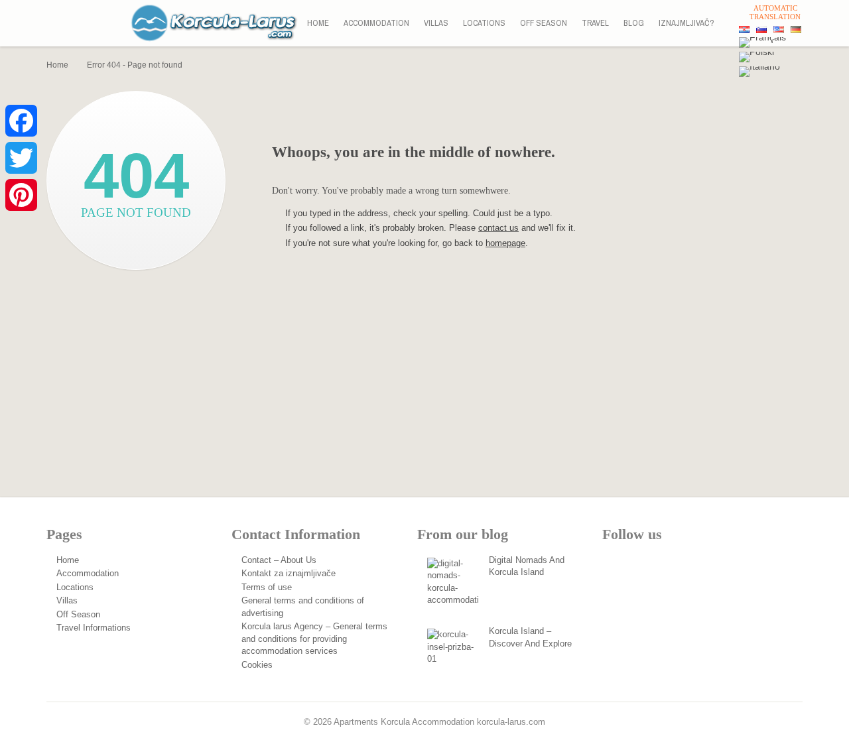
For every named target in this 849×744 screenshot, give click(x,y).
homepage (505, 243)
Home (318, 23)
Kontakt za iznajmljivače (288, 573)
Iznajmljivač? (686, 23)
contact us (498, 228)
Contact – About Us (278, 560)
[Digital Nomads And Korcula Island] (453, 584)
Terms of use (266, 587)
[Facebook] (21, 120)
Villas (436, 23)
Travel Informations (93, 628)
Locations (484, 23)
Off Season (543, 23)
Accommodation (376, 23)
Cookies (257, 665)
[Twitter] (21, 157)
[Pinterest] (21, 195)
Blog (633, 23)
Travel (595, 23)
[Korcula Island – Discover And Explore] (453, 655)
